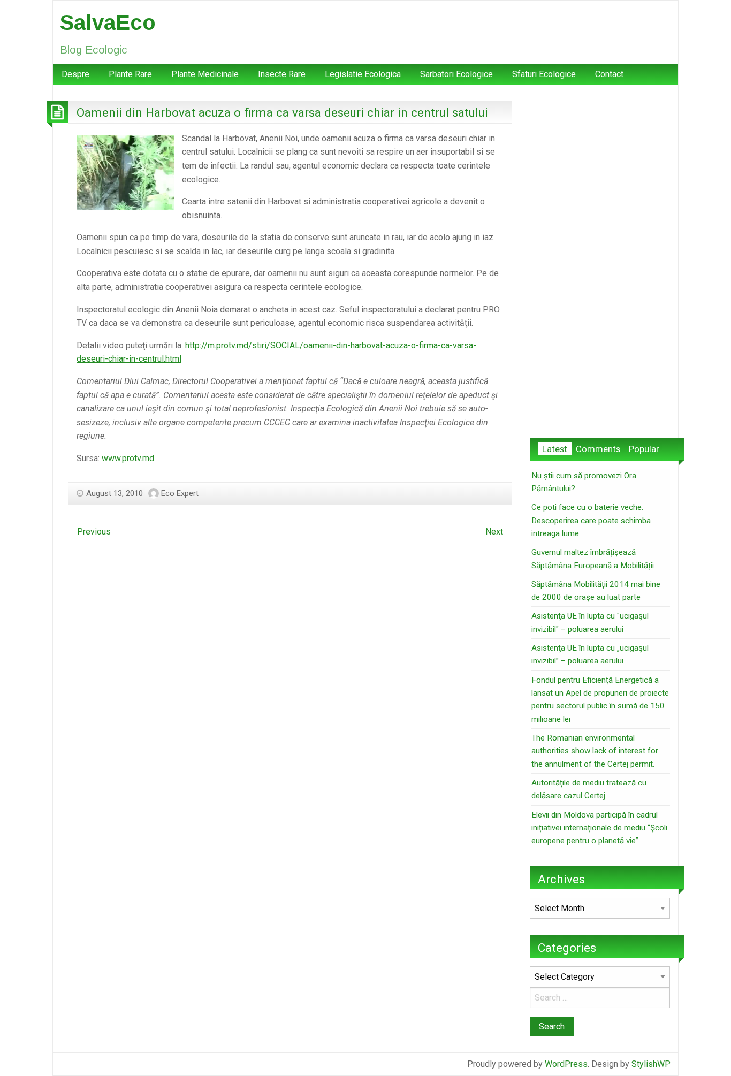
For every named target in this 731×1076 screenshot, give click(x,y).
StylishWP (651, 1064)
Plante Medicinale (205, 74)
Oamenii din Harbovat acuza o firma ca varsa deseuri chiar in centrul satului (282, 112)
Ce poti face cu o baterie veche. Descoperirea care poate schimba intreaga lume (591, 520)
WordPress (566, 1064)
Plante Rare (130, 74)
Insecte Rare (282, 74)
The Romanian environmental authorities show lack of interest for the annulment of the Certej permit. (594, 751)
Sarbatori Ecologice (456, 74)
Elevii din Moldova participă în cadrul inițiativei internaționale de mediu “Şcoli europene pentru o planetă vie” (599, 828)
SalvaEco (108, 22)
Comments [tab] (598, 449)
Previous (94, 531)
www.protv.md (128, 458)
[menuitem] (75, 74)
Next (494, 531)
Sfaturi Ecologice (544, 74)
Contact (609, 74)
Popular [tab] (644, 449)
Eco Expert (180, 493)
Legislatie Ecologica (363, 74)
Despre (75, 74)
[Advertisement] (600, 261)
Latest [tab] (554, 449)
